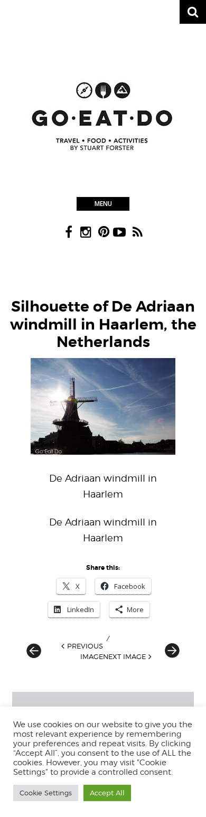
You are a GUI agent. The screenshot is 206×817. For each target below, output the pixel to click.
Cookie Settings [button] (46, 792)
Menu (103, 203)
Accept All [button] (107, 792)
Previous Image (85, 651)
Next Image (124, 656)
